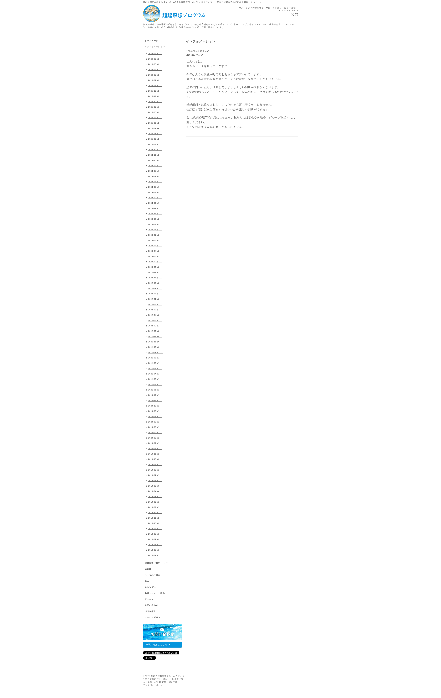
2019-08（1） (155, 470)
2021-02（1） (155, 384)
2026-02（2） (155, 80)
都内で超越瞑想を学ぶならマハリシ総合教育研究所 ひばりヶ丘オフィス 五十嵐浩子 (163, 679)
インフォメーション (155, 46)
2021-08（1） (155, 358)
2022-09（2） (155, 288)
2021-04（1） (155, 374)
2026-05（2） (155, 64)
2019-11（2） (155, 454)
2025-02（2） (155, 139)
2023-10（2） (155, 219)
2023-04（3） (155, 251)
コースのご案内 (152, 575)
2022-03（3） (155, 320)
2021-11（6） (155, 342)
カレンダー (150, 587)
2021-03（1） (155, 379)
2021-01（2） (155, 390)
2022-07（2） (155, 299)
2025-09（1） (155, 107)
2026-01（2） (155, 86)
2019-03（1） (155, 497)
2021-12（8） (155, 336)
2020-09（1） (155, 411)
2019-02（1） (155, 502)
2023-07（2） (155, 235)
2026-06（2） (155, 59)
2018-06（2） (155, 545)
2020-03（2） (155, 438)
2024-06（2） (155, 182)
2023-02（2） (155, 262)
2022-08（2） (155, 294)
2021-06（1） (155, 363)
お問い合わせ (151, 605)
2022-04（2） (155, 315)
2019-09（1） (155, 464)
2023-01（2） (155, 267)
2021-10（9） (155, 347)
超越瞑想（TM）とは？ (156, 563)
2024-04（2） (155, 192)
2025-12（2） (155, 91)
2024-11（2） (155, 155)
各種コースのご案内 (155, 593)
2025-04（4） (155, 128)
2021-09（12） (155, 352)
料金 (147, 581)
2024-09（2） (155, 166)
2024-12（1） (155, 150)
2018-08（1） (155, 534)
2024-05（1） (155, 187)
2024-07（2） (155, 176)
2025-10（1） (155, 102)
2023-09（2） (155, 224)
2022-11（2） (155, 278)
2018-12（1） (155, 513)
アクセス (149, 599)
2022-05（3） (155, 310)
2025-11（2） (155, 96)
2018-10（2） (155, 523)
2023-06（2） (155, 240)
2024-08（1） (155, 171)
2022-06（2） (155, 304)
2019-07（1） (155, 475)
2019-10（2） (155, 459)
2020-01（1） (155, 448)
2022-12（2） (155, 272)
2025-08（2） (155, 112)
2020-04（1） (155, 432)
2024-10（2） (155, 160)
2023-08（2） (155, 230)
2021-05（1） (155, 368)
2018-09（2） (155, 529)
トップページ (151, 40)
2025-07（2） (155, 118)
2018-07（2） (155, 539)
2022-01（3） (155, 331)
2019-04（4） (155, 491)
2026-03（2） (155, 75)
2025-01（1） (155, 144)
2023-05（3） (155, 246)
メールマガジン (152, 617)
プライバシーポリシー (154, 685)
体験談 (148, 569)
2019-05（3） (155, 486)
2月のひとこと (194, 54)
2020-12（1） (155, 395)
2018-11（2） (155, 518)
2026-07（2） (155, 54)
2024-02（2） (155, 198)
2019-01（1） (155, 507)
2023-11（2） (155, 214)
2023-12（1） (155, 208)
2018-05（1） (155, 550)
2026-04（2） (155, 70)
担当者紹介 (150, 611)
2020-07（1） (155, 422)
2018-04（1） (155, 555)
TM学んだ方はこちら (155, 644)
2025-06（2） (155, 123)
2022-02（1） (155, 326)
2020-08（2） (155, 416)
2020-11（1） (155, 400)
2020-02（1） (155, 443)
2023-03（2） (155, 256)
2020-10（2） (155, 406)
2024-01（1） (155, 203)
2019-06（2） (155, 481)
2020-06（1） (155, 427)
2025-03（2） (155, 134)
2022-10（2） (155, 283)
